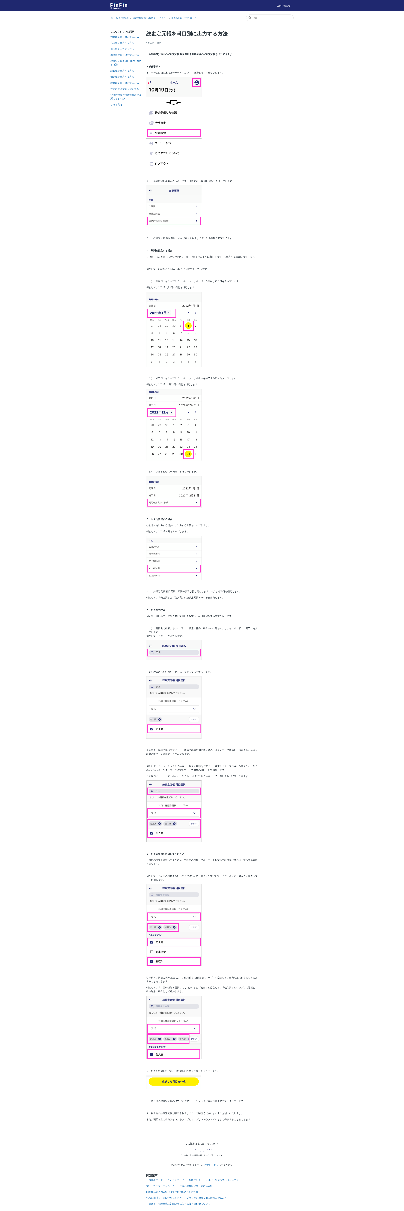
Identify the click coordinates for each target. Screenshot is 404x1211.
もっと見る (116, 104)
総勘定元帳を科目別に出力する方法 (125, 62)
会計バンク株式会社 (119, 18)
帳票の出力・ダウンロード (184, 18)
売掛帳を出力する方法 (122, 42)
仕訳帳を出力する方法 (122, 76)
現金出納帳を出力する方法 (124, 82)
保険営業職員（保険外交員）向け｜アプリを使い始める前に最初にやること (186, 1197)
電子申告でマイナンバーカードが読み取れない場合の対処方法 (179, 1185)
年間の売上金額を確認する (124, 88)
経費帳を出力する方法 (122, 70)
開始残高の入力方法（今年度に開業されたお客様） (173, 1191)
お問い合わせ (283, 5)
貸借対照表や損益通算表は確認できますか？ (125, 96)
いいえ (210, 1149)
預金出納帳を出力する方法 (124, 36)
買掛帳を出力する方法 (122, 48)
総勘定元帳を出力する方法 (124, 54)
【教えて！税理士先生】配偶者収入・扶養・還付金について (178, 1203)
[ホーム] (118, 5)
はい (194, 1149)
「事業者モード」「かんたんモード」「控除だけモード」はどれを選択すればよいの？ (192, 1180)
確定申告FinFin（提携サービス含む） (150, 18)
